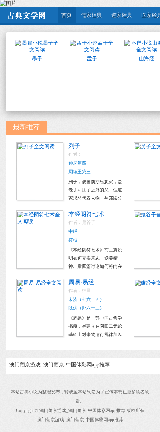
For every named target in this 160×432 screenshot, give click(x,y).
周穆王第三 (79, 171)
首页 (66, 15)
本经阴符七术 (86, 214)
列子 (74, 146)
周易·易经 (81, 282)
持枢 (72, 239)
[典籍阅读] (26, 15)
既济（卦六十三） (86, 308)
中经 (72, 231)
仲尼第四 (77, 163)
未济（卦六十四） (86, 299)
